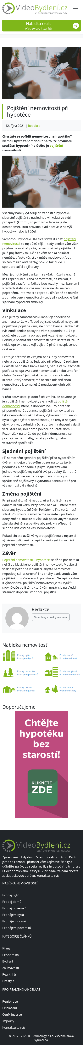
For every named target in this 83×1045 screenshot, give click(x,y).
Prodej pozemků (14, 908)
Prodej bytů (10, 895)
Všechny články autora (50, 617)
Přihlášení (9, 1008)
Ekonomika (10, 955)
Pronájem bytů (13, 915)
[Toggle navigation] (75, 8)
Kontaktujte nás (13, 1027)
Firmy (6, 948)
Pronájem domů (14, 921)
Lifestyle (8, 981)
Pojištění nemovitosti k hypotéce (26, 560)
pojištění (56, 146)
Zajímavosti (10, 968)
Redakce (34, 126)
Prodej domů (11, 902)
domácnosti (11, 406)
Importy (8, 1021)
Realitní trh (10, 974)
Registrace (10, 1001)
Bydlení (7, 961)
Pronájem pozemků (16, 928)
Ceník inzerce (12, 1014)
